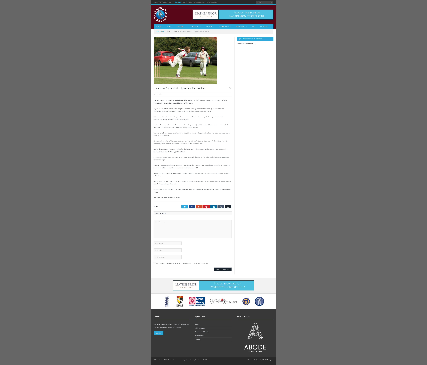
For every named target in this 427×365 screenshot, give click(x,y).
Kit (253, 27)
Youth (209, 27)
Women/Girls (225, 27)
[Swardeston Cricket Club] (160, 14)
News (169, 27)
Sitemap (198, 339)
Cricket (180, 27)
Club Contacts (200, 328)
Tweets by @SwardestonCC (246, 43)
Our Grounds (199, 336)
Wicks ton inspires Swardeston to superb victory (200, 2)
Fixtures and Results (202, 332)
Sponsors (240, 27)
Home (158, 27)
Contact (264, 27)
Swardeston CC (160, 360)
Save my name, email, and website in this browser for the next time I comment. (181, 263)
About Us (195, 27)
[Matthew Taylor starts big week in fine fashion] (185, 84)
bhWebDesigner (267, 360)
